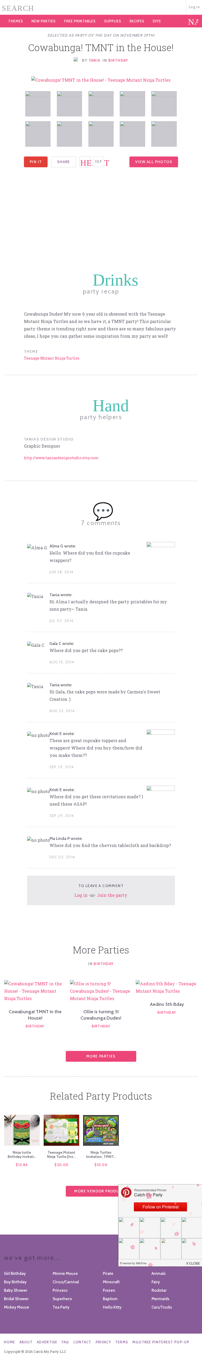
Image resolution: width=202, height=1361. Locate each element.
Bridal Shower (16, 1298)
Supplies (112, 21)
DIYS (157, 21)
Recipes (137, 21)
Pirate (108, 1273)
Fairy (156, 1282)
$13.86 (22, 1165)
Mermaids (160, 1298)
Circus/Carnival (66, 1282)
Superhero (62, 1298)
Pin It (36, 161)
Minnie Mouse (65, 1273)
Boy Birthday (15, 1282)
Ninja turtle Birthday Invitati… (22, 1154)
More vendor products (101, 1191)
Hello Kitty (112, 1307)
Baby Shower (15, 1290)
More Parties (101, 1056)
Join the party (112, 895)
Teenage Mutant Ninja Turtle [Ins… (61, 1154)
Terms (121, 1342)
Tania (94, 60)
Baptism (110, 1298)
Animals (159, 1273)
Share (63, 161)
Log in (194, 7)
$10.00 (101, 1165)
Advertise (47, 1342)
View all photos (153, 161)
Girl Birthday (15, 1273)
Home (9, 1342)
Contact (82, 1342)
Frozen (109, 1290)
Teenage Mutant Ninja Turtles (51, 358)
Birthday (118, 60)
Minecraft (111, 1282)
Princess (60, 1290)
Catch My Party (101, 8)
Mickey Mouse (16, 1307)
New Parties (44, 21)
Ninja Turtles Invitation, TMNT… (101, 1154)
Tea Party (61, 1307)
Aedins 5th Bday (167, 1004)
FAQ (65, 1342)
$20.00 (61, 1165)
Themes (15, 21)
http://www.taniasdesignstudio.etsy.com (61, 457)
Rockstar (159, 1290)
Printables (80, 21)
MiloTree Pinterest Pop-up (160, 1342)
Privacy (103, 1342)
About (26, 1342)
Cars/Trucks (162, 1307)
